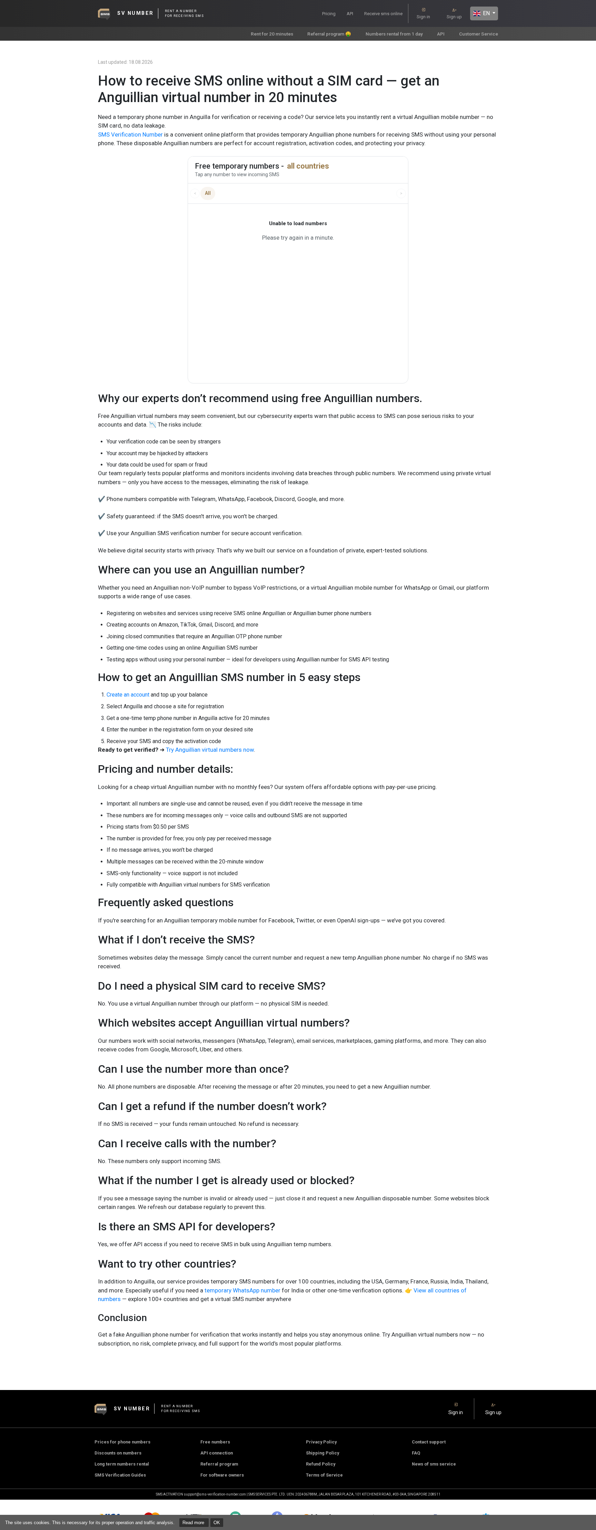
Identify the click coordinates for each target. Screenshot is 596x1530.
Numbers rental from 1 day (394, 34)
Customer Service (478, 34)
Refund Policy (320, 1464)
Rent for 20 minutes (272, 34)
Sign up (454, 16)
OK (216, 1522)
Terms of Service (324, 1475)
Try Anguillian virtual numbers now (210, 749)
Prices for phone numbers (122, 1441)
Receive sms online (383, 13)
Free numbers (215, 1441)
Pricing (329, 13)
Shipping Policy (322, 1453)
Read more (194, 1522)
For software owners (222, 1475)
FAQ (416, 1453)
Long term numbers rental (122, 1464)
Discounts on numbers (118, 1453)
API (350, 13)
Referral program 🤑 (329, 34)
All (208, 193)
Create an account (128, 694)
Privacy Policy (321, 1441)
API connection (216, 1453)
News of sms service (434, 1464)
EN (485, 13)
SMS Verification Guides (120, 1475)
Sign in (423, 16)
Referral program (219, 1464)
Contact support (429, 1441)
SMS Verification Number (130, 134)
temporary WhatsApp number (241, 1290)
